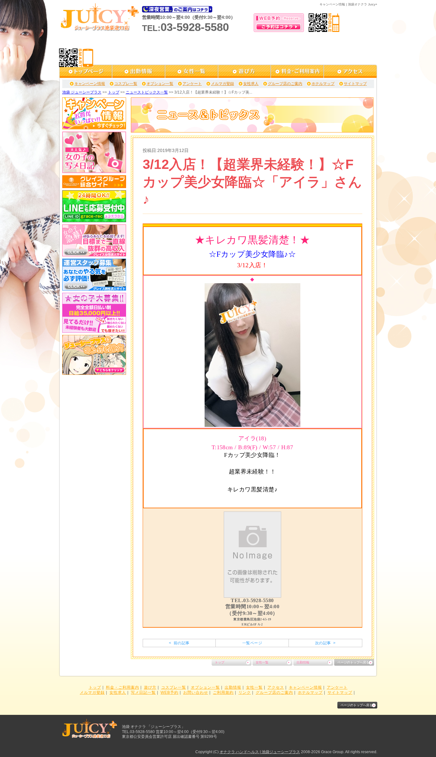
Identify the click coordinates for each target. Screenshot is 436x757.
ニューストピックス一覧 (147, 92)
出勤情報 (303, 662)
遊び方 (150, 687)
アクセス (275, 687)
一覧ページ (252, 643)
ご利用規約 (223, 692)
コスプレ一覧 (125, 83)
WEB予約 (169, 692)
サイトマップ (355, 83)
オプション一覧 (160, 83)
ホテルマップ (323, 83)
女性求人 (251, 83)
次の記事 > (325, 643)
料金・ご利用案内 (122, 687)
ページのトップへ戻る (353, 662)
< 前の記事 (179, 643)
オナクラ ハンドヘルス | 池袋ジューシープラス (260, 752)
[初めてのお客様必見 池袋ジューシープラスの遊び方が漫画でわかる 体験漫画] (94, 372)
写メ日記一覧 (143, 692)
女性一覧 (262, 662)
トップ (113, 92)
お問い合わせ (195, 692)
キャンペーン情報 (89, 83)
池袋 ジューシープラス (81, 92)
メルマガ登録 (222, 83)
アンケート (192, 83)
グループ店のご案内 (285, 83)
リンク (244, 692)
